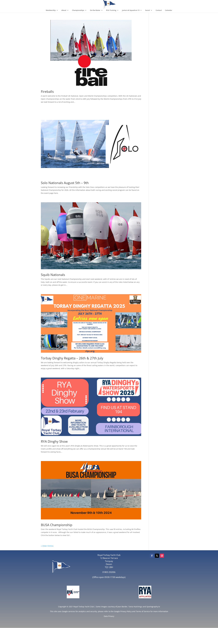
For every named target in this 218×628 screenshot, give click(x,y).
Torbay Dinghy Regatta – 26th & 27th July (72, 358)
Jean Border (122, 606)
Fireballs (47, 91)
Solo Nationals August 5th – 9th (65, 183)
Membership (51, 10)
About (63, 10)
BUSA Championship (56, 525)
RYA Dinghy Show (54, 441)
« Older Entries (47, 546)
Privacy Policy (126, 611)
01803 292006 (108, 572)
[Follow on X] (157, 556)
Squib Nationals (53, 274)
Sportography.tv (153, 606)
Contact (159, 10)
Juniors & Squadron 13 (130, 10)
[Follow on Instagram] (162, 556)
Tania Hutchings (135, 606)
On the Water (95, 10)
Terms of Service (143, 611)
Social (147, 10)
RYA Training (111, 10)
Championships (78, 10)
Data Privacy (109, 616)
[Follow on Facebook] (152, 556)
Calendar (168, 10)
